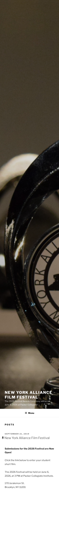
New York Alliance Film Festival (28, 394)
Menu (31, 413)
